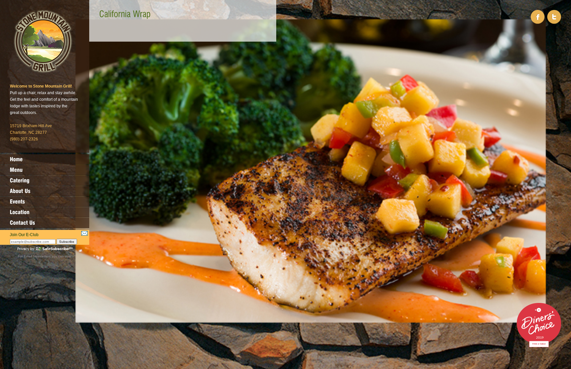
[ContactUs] (44, 222)
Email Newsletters (37, 256)
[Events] (44, 201)
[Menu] (44, 169)
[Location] (44, 212)
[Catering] (44, 180)
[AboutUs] (44, 191)
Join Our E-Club (24, 235)
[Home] (44, 159)
